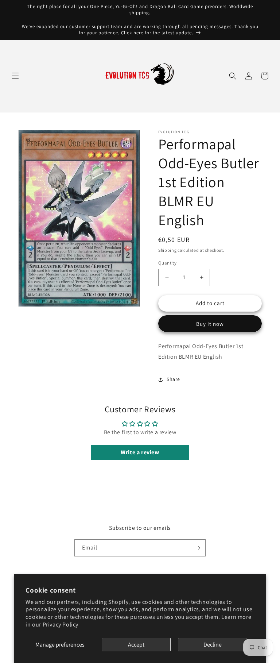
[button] (15, 76)
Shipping (167, 250)
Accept (136, 644)
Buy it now (210, 323)
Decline (212, 644)
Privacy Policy (60, 624)
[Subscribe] (197, 547)
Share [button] (173, 379)
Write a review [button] (140, 452)
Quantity (167, 263)
